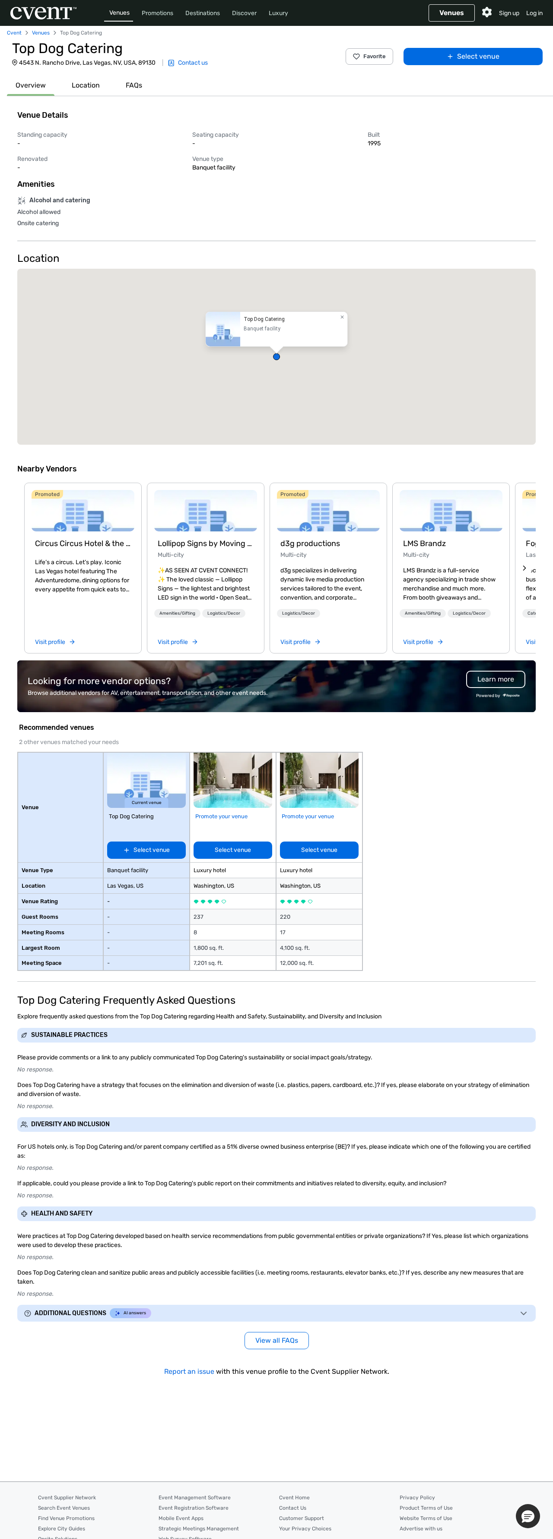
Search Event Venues (64, 1508)
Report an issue (189, 1371)
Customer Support (301, 1518)
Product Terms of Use (426, 1508)
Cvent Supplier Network (67, 1498)
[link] (83, 510)
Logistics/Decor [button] (223, 613)
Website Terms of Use (426, 1518)
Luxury (278, 13)
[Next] (524, 568)
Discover (244, 13)
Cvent (14, 33)
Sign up (509, 13)
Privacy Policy (417, 1498)
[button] (276, 357)
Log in (534, 13)
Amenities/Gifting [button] (177, 613)
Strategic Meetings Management (199, 1529)
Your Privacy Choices (305, 1529)
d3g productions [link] (310, 543)
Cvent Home (294, 1498)
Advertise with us (421, 1529)
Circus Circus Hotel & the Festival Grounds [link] (83, 543)
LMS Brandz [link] (424, 543)
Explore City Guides (61, 1529)
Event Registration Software (194, 1508)
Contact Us (292, 1508)
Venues (119, 12)
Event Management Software (195, 1498)
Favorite (374, 56)
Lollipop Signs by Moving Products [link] (206, 543)
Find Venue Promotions (66, 1518)
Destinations (202, 13)
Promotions (157, 13)
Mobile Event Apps (181, 1518)
